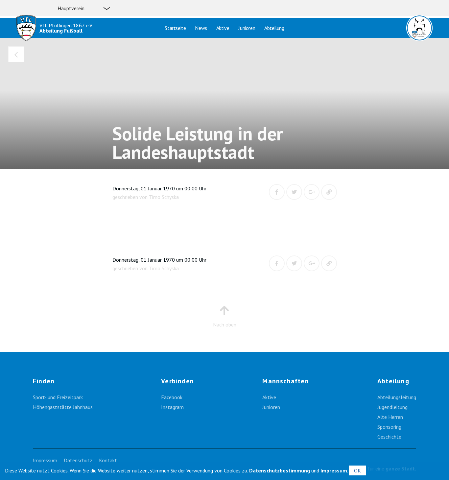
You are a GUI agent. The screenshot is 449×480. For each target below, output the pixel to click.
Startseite (175, 28)
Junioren (246, 28)
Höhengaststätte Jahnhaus (63, 407)
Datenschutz (78, 460)
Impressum (45, 460)
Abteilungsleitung (396, 397)
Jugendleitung (392, 407)
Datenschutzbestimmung (279, 470)
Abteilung (274, 28)
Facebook (171, 397)
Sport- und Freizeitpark (58, 397)
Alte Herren (390, 417)
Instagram (172, 407)
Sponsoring (389, 426)
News (201, 28)
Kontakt (108, 460)
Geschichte (389, 436)
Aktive (222, 28)
